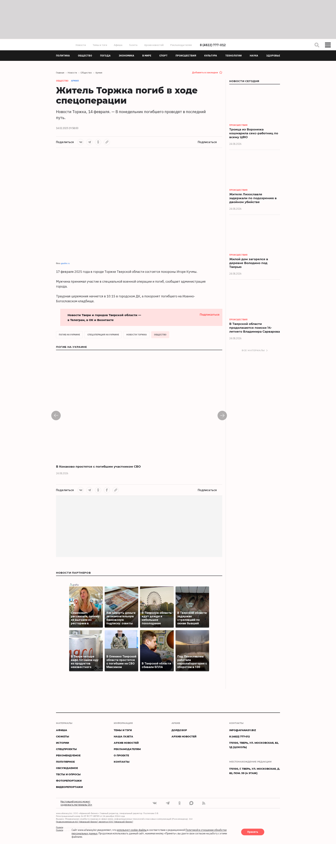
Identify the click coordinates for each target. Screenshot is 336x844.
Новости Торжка (136, 334)
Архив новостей (154, 45)
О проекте (121, 755)
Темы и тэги (100, 45)
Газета (133, 45)
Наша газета (123, 736)
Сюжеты (62, 736)
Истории (62, 742)
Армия (75, 80)
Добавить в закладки (205, 72)
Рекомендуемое (68, 755)
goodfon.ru (65, 263)
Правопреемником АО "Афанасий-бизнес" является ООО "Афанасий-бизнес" (94, 821)
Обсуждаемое (67, 768)
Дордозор (179, 730)
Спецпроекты (66, 749)
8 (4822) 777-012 (213, 45)
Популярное (65, 761)
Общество (160, 334)
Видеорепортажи (69, 787)
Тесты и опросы (68, 774)
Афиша (118, 45)
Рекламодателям (181, 45)
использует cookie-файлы (132, 830)
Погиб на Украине (69, 334)
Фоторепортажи (69, 780)
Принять (252, 832)
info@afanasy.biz (242, 730)
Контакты (122, 761)
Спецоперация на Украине (103, 334)
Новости (81, 45)
